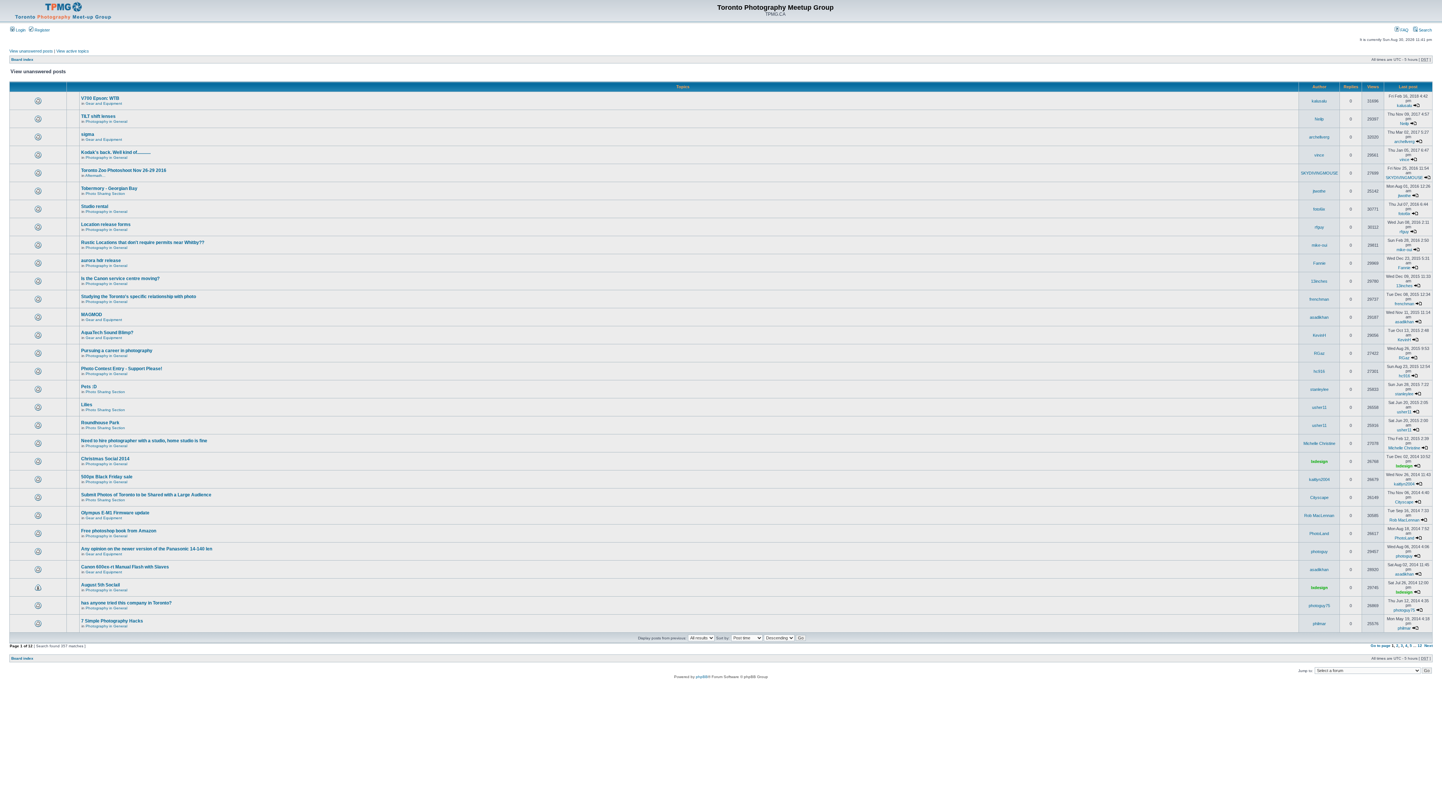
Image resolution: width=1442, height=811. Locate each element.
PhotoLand (1319, 533)
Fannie (1319, 263)
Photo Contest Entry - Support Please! (121, 368)
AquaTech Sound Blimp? (107, 332)
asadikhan (1319, 317)
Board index (22, 59)
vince (1319, 155)
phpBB (702, 677)
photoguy (1319, 551)
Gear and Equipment (104, 103)
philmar (1319, 623)
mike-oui (1319, 245)
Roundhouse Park (100, 422)
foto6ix (1319, 209)
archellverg (1319, 137)
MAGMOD (91, 314)
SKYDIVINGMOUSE (1319, 173)
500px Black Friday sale (107, 476)
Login (20, 30)
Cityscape (1319, 497)
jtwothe (1319, 191)
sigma (87, 134)
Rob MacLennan (1319, 515)
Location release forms (106, 224)
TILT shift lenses (98, 116)
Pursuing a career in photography (116, 350)
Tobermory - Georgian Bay (109, 188)
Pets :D (89, 386)
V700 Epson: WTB (100, 98)
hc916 (1319, 371)
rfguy (1319, 227)
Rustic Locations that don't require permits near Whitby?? (142, 242)
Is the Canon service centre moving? (120, 278)
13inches (1319, 281)
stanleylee (1319, 389)
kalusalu (1319, 101)
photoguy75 (1319, 605)
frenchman (1319, 299)
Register (41, 30)
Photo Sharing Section (105, 193)
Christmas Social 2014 (105, 458)
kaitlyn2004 (1319, 479)
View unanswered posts (31, 51)
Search (1425, 30)
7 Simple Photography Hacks (112, 621)
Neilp (1319, 119)
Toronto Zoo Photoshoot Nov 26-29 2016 (123, 170)
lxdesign (1319, 461)
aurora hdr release (101, 260)
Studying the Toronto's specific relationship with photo (138, 296)
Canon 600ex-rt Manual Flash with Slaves (125, 567)
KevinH (1319, 335)
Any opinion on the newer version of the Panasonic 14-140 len (146, 549)
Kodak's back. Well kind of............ (116, 152)
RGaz (1319, 353)
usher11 (1319, 407)
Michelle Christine (1319, 443)
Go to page (1381, 646)
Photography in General (106, 121)
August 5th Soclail (100, 585)
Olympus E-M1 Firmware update (115, 513)
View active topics (72, 51)
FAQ (1404, 30)
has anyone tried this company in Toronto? (126, 603)
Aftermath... (95, 175)
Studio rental (94, 206)
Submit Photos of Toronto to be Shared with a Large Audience (146, 494)
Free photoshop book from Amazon (118, 531)
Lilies (86, 404)
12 (1420, 646)
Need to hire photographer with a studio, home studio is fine (144, 440)
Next (1428, 646)
